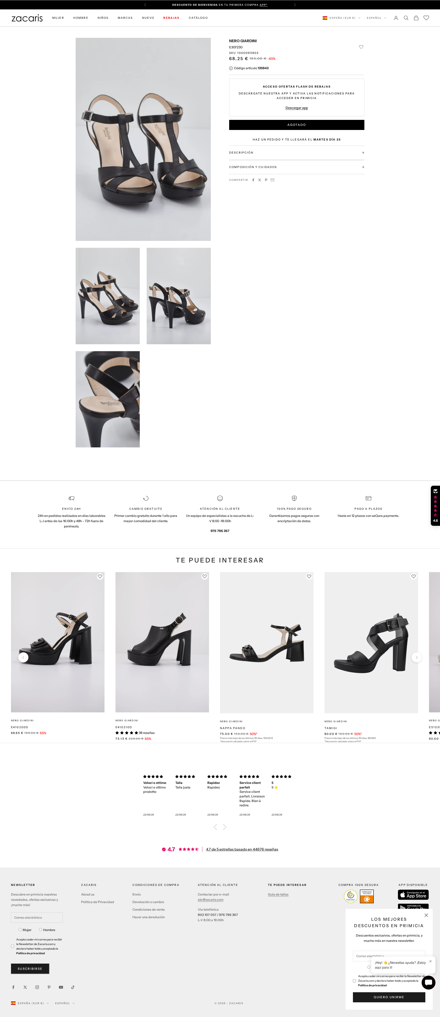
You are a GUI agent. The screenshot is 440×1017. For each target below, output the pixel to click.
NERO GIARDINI (243, 41)
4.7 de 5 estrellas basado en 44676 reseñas (242, 849)
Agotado (296, 125)
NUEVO (148, 17)
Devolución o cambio (148, 902)
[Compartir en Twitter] (259, 180)
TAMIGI (330, 728)
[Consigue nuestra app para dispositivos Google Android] (413, 908)
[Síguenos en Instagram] (37, 987)
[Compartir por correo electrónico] (272, 180)
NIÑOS (103, 17)
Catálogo (198, 17)
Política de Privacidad (97, 902)
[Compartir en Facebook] (253, 180)
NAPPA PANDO (232, 728)
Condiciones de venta (148, 909)
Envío (136, 894)
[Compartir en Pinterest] (266, 180)
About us (87, 894)
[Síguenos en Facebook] (13, 987)
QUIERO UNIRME (389, 997)
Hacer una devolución (148, 917)
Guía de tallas (278, 894)
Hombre (49, 930)
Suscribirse (30, 968)
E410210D (124, 727)
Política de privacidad (372, 985)
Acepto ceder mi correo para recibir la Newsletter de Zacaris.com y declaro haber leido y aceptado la (391, 980)
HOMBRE (80, 17)
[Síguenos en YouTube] (61, 987)
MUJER (58, 17)
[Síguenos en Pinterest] (49, 987)
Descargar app (297, 107)
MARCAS (125, 17)
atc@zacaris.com (210, 900)
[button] (216, 827)
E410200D (19, 727)
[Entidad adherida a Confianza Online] (359, 896)
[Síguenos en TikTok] (73, 987)
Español (374, 17)
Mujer (27, 930)
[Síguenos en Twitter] (25, 987)
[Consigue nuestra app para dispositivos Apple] (413, 895)
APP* (264, 4)
